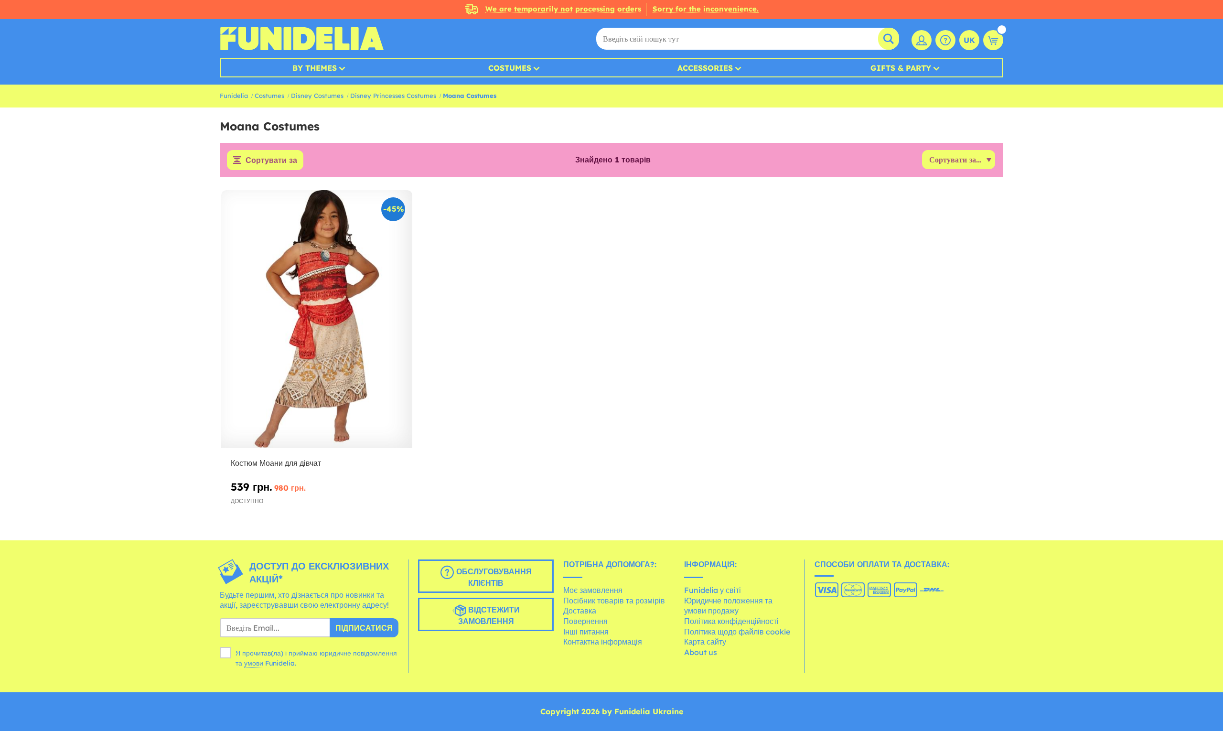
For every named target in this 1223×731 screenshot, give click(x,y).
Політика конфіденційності (731, 621)
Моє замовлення (592, 590)
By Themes (314, 68)
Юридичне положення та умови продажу (728, 606)
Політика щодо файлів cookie (737, 631)
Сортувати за (271, 160)
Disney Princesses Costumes (393, 95)
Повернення (585, 621)
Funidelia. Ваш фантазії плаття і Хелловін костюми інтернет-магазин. (302, 38)
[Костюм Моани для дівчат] (316, 319)
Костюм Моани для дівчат (276, 463)
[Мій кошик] (993, 40)
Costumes (509, 68)
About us (700, 652)
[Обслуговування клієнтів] (945, 40)
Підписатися (364, 628)
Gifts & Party (900, 68)
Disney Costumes (317, 95)
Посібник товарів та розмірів (614, 600)
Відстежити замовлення (489, 615)
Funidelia (234, 95)
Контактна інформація (602, 641)
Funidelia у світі (712, 590)
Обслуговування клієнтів (493, 577)
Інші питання (586, 631)
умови (253, 663)
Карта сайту (705, 641)
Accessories (705, 68)
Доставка (579, 610)
